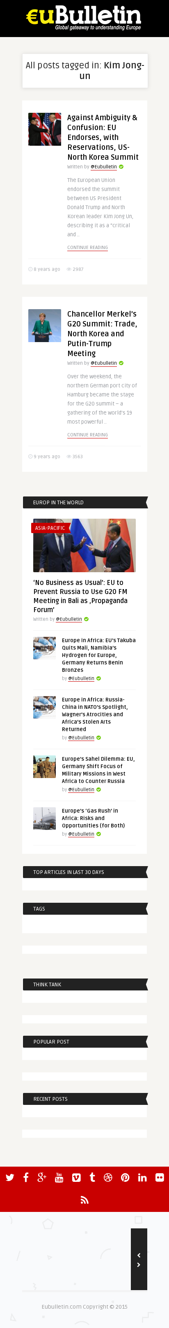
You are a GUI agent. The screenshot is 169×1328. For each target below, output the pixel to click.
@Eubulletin (104, 167)
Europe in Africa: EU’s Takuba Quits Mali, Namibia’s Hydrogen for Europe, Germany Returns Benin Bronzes (99, 655)
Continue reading (87, 248)
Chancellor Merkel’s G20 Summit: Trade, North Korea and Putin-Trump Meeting (102, 334)
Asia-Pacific (50, 528)
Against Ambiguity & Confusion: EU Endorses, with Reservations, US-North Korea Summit (103, 137)
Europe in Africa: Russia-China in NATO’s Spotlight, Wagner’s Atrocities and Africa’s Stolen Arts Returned (95, 715)
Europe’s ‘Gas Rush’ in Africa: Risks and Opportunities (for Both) (93, 818)
